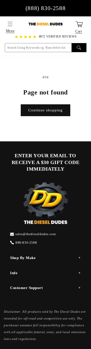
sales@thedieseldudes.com (35, 234)
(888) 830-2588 (45, 8)
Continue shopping (45, 110)
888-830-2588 (26, 242)
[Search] (79, 47)
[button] (10, 23)
